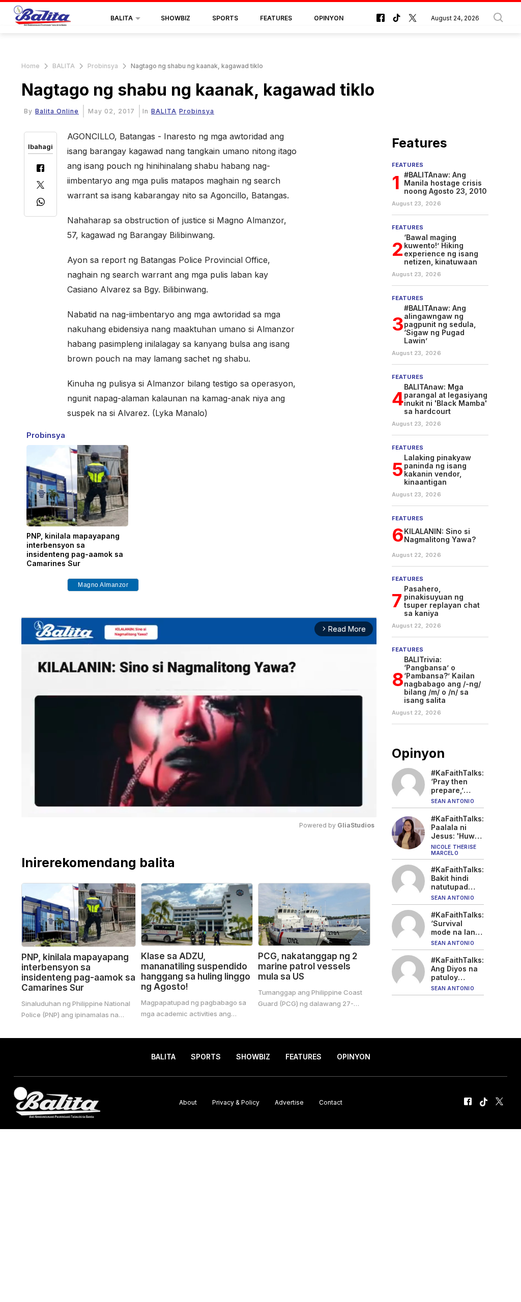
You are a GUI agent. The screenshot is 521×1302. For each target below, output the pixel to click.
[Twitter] (40, 186)
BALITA (121, 18)
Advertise (289, 1102)
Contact (330, 1102)
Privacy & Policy (235, 1102)
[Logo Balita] (42, 18)
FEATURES (276, 18)
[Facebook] (40, 169)
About (188, 1102)
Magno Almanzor (103, 584)
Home (30, 66)
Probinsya (103, 66)
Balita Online (57, 111)
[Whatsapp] (41, 203)
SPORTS (225, 18)
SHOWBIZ (175, 18)
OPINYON (328, 18)
